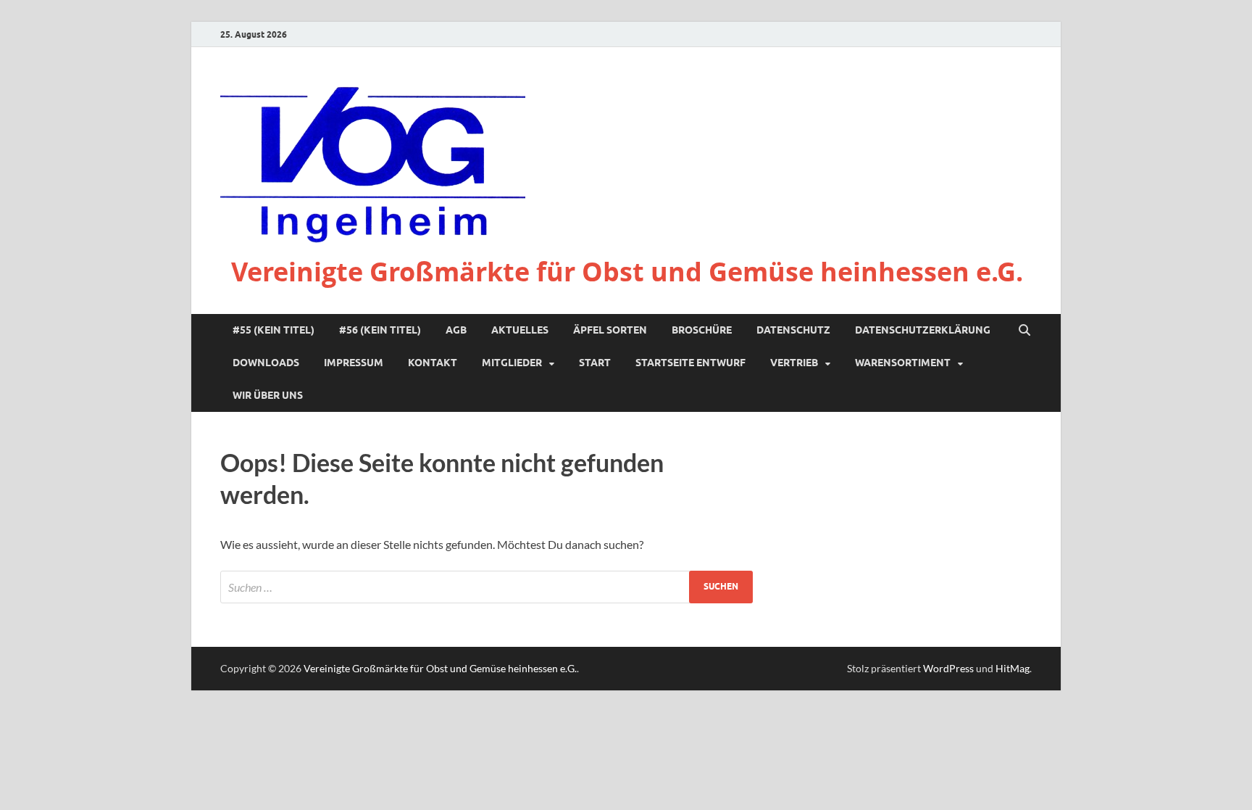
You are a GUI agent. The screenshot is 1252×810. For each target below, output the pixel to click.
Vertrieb (794, 362)
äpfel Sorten (610, 330)
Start (595, 362)
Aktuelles (519, 330)
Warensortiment (903, 362)
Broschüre (702, 330)
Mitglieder (512, 362)
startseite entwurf (690, 362)
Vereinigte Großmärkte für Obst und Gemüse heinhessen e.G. (627, 271)
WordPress (948, 668)
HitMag (1013, 668)
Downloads (266, 362)
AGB (456, 330)
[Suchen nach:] (486, 587)
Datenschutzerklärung (922, 330)
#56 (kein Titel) (380, 330)
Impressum (353, 362)
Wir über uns (268, 395)
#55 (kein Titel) (273, 330)
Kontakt (432, 362)
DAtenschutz (793, 330)
